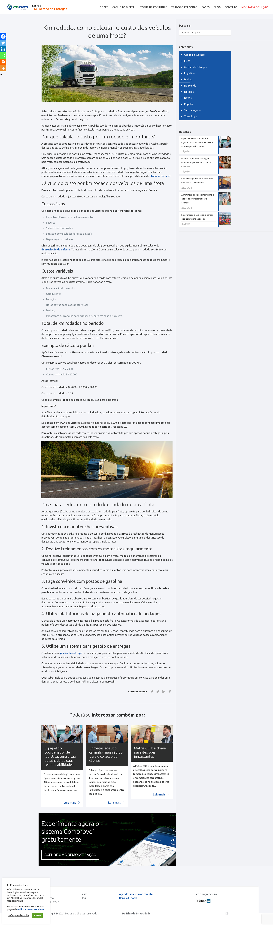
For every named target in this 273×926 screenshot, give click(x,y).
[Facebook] (3, 36)
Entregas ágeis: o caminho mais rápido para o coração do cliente (106, 754)
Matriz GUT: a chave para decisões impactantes (150, 752)
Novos (188, 98)
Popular (188, 104)
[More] (3, 68)
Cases (84, 894)
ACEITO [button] (37, 915)
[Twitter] (3, 43)
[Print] (3, 62)
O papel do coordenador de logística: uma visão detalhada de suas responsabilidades (60, 756)
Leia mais (70, 802)
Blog (83, 898)
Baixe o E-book (128, 898)
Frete (187, 60)
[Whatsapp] (3, 55)
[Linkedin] (3, 49)
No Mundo (190, 85)
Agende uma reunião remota (136, 894)
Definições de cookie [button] (18, 915)
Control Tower (50, 902)
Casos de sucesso (194, 54)
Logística (189, 73)
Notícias (189, 91)
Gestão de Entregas (195, 67)
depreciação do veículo (55, 249)
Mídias (188, 79)
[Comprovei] (37, 7)
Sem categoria (192, 110)
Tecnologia (190, 116)
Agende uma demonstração (70, 855)
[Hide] (1, 74)
